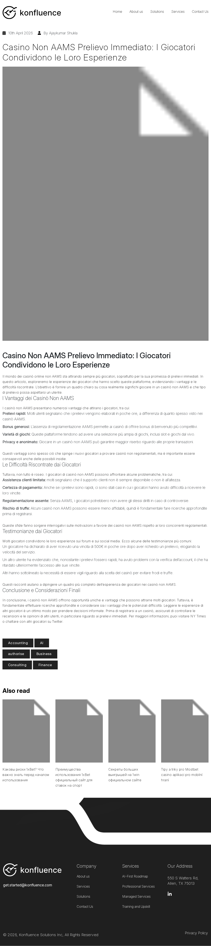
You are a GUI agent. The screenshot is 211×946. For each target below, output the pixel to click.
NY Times (198, 616)
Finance (45, 665)
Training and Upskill (136, 906)
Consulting (17, 665)
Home (117, 11)
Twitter (57, 621)
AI (41, 643)
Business (44, 654)
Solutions (157, 11)
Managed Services (136, 896)
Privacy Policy (196, 933)
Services (178, 11)
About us (136, 11)
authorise (16, 654)
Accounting (18, 643)
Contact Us (200, 11)
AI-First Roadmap (135, 876)
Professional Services (138, 886)
